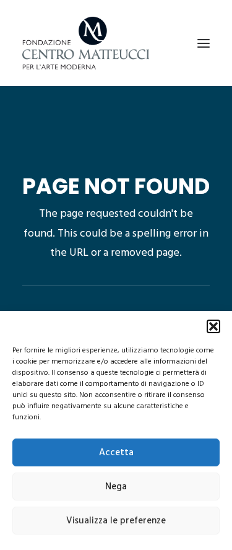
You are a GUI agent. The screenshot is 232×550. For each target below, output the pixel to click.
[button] (213, 326)
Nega (116, 486)
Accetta (116, 452)
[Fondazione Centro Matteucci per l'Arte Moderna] (85, 43)
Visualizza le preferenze (116, 520)
